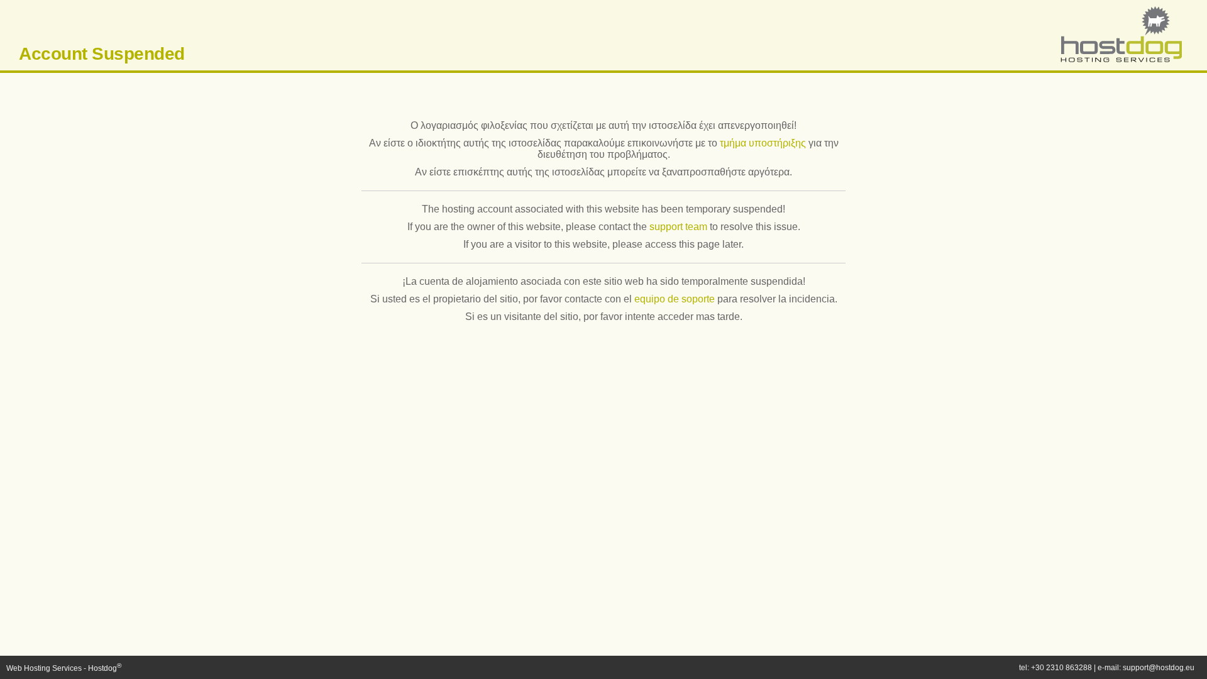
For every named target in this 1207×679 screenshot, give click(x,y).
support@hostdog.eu (1158, 667)
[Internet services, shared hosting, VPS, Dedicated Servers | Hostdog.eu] (1121, 60)
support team (678, 226)
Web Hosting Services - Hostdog (63, 668)
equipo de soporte (674, 299)
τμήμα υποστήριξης (763, 143)
